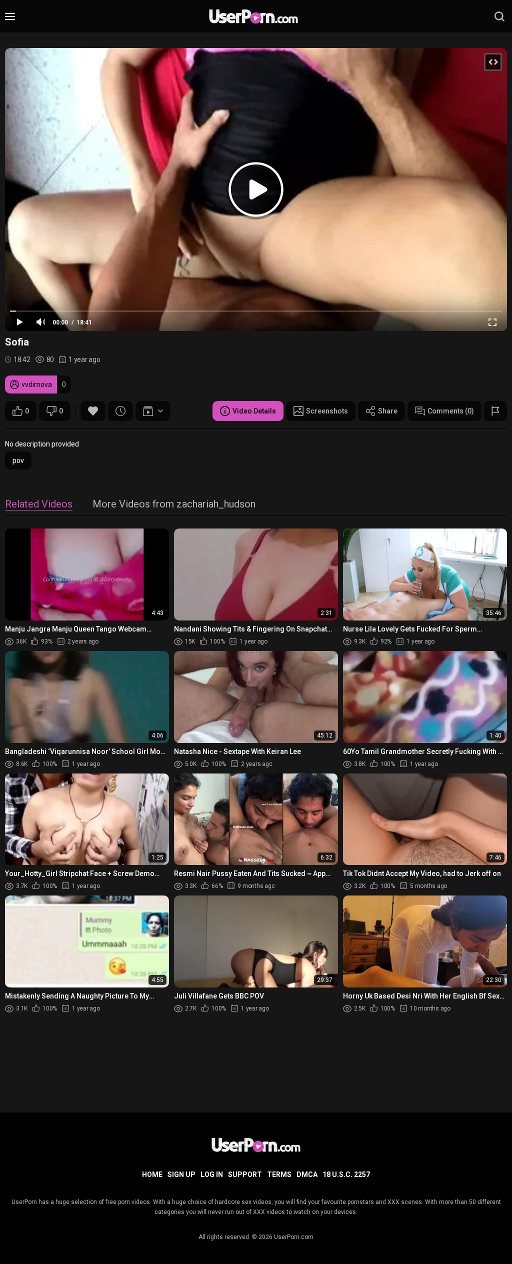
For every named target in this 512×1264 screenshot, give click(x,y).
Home (152, 1174)
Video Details (254, 411)
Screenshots (327, 411)
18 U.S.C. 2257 (346, 1174)
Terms (279, 1174)
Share (388, 411)
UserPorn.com (294, 1237)
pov (18, 460)
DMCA (307, 1174)
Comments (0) (451, 411)
